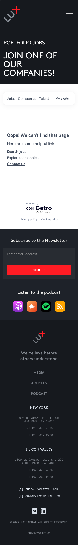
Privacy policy (29, 219)
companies (27, 98)
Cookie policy (49, 219)
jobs (11, 98)
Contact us (16, 164)
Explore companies (23, 157)
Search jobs (16, 151)
